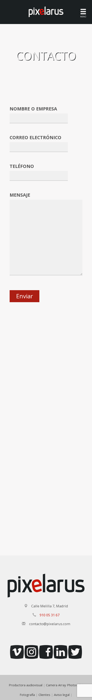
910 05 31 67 (49, 614)
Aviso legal (62, 694)
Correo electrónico (35, 137)
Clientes (44, 694)
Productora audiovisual (25, 685)
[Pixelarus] (46, 11)
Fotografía (27, 694)
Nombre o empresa (33, 109)
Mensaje (20, 195)
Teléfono (22, 166)
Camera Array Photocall (63, 685)
